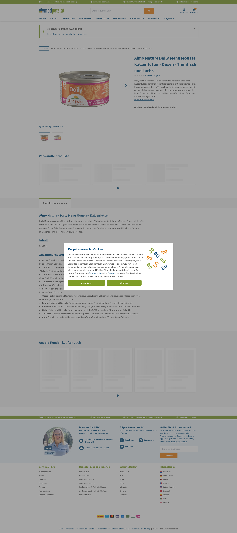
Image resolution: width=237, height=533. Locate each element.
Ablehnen (124, 283)
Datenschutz (95, 273)
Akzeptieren (86, 283)
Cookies (111, 273)
